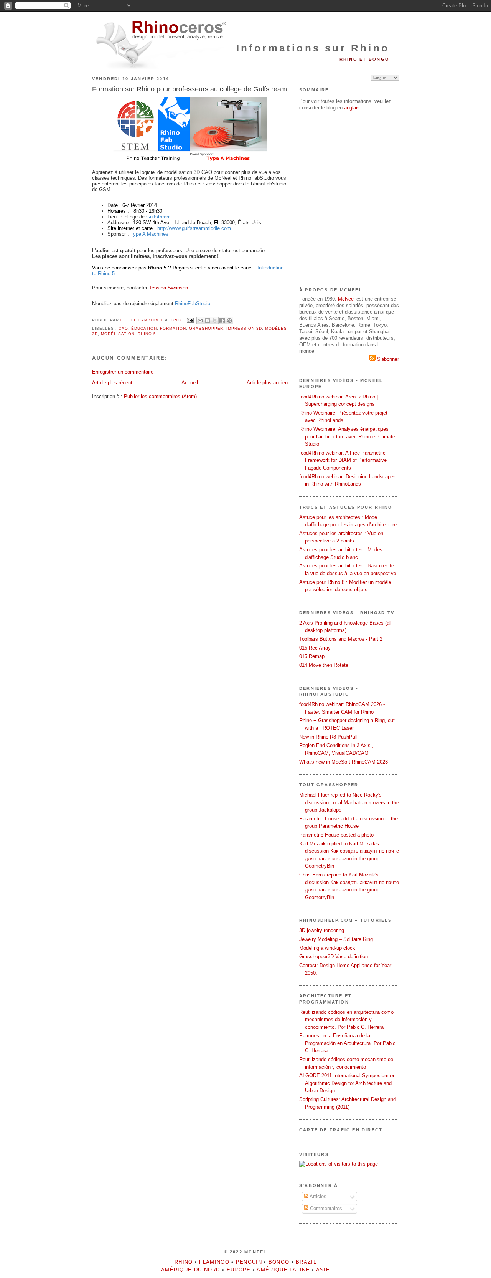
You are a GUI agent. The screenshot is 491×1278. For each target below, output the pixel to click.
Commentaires (325, 1208)
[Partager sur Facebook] (222, 320)
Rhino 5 (147, 334)
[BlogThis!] (207, 320)
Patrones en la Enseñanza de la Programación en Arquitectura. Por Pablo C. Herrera (347, 1043)
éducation (144, 328)
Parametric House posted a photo (336, 835)
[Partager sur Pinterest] (229, 320)
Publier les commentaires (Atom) (160, 396)
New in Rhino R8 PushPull (328, 737)
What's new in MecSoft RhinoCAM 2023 (343, 762)
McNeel (346, 299)
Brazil (306, 1262)
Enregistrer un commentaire (122, 372)
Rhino (184, 1262)
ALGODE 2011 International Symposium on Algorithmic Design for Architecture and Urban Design (347, 1083)
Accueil (189, 382)
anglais (352, 108)
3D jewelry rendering (321, 930)
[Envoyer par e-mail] (200, 320)
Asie (323, 1270)
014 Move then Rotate (323, 665)
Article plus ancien (267, 382)
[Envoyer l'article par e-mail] (190, 320)
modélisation (118, 334)
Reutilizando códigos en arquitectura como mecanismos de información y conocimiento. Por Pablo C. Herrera (346, 1019)
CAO (123, 328)
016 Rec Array (315, 648)
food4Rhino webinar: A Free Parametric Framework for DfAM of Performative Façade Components (343, 460)
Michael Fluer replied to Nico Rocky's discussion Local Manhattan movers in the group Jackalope (349, 802)
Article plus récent (112, 382)
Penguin (249, 1262)
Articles (317, 1196)
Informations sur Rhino (312, 48)
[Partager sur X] (215, 320)
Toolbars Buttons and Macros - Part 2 (340, 639)
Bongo (279, 1262)
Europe (239, 1270)
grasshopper (206, 328)
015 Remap (312, 656)
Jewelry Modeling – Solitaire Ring (336, 939)
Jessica (158, 288)
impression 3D (244, 328)
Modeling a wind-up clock (327, 948)
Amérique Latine (283, 1270)
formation (173, 328)
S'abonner (387, 359)
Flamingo (214, 1262)
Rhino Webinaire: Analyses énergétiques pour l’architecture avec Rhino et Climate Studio (347, 436)
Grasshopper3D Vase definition (333, 956)
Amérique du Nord (190, 1270)
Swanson (178, 288)
